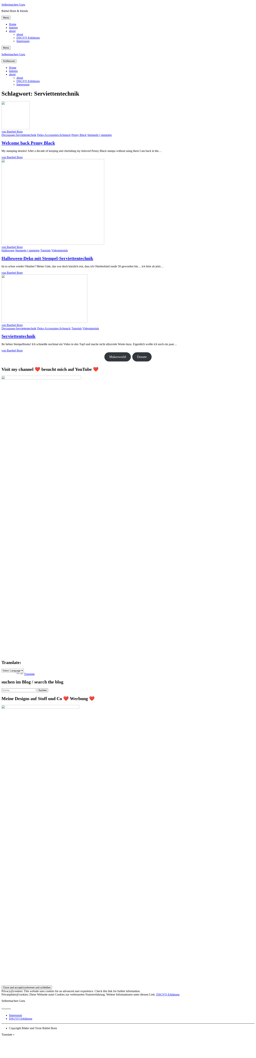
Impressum (22, 41)
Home (12, 24)
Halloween (7, 250)
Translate (29, 674)
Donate (142, 357)
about (12, 31)
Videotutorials (59, 250)
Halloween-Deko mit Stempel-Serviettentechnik (47, 258)
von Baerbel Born (12, 131)
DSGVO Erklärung (28, 37)
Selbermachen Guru (13, 4)
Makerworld (117, 357)
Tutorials (45, 250)
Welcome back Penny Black (28, 143)
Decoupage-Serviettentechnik (18, 135)
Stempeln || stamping (99, 135)
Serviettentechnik (18, 336)
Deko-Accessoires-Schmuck (54, 135)
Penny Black (79, 135)
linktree (13, 27)
